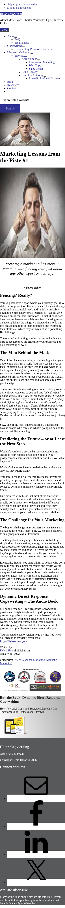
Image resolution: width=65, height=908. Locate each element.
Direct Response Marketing (29, 659)
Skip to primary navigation (22, 4)
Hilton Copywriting (11, 13)
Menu (4, 29)
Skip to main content (19, 7)
